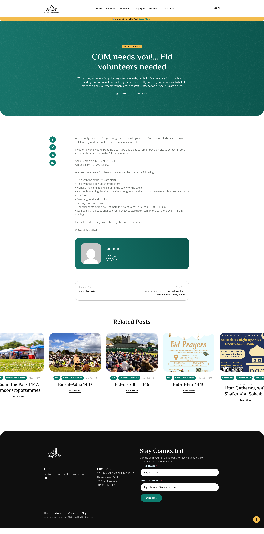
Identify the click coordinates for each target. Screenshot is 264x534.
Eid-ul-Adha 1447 (75, 384)
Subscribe (151, 497)
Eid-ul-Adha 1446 (132, 384)
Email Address (151, 480)
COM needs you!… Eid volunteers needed (132, 62)
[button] (256, 519)
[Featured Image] (75, 352)
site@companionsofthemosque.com (65, 474)
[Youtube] (216, 8)
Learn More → (145, 19)
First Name (149, 465)
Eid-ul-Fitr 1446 (189, 384)
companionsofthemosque (56, 517)
